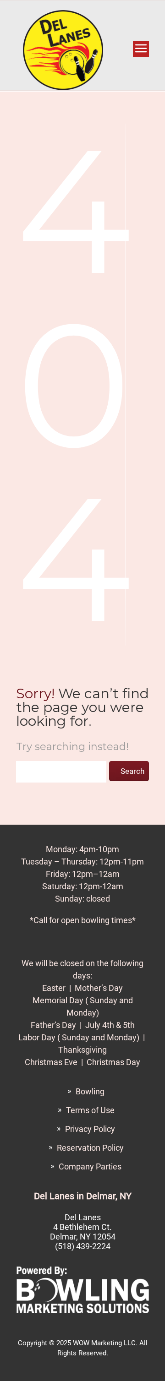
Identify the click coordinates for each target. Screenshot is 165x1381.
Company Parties (90, 1166)
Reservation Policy (90, 1148)
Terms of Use (90, 1110)
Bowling (90, 1091)
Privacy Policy (90, 1129)
